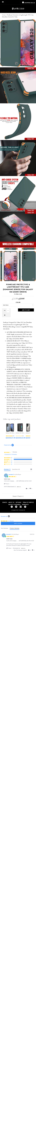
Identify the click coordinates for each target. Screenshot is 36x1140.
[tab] (7, 470)
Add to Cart (26, 310)
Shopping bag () (29, 2)
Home (4, 15)
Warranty (25, 504)
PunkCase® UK (22, 510)
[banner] (18, 9)
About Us (11, 502)
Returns (18, 502)
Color (18, 302)
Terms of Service (28, 502)
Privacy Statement (14, 504)
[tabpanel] (18, 542)
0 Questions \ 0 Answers (10, 454)
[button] (7, 484)
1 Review (11, 521)
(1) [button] (11, 459)
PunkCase (18, 294)
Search (4, 502)
